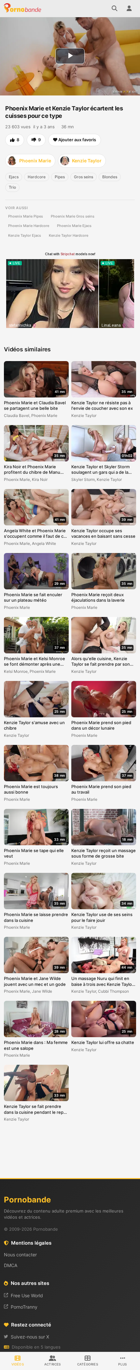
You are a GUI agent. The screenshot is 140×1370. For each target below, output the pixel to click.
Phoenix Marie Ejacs (74, 225)
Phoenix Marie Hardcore (28, 225)
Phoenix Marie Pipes (25, 216)
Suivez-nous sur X (30, 1336)
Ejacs (14, 176)
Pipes (60, 176)
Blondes (109, 176)
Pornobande (23, 8)
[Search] (114, 8)
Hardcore (37, 176)
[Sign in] (129, 8)
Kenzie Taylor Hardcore (68, 235)
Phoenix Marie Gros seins (72, 216)
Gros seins (83, 176)
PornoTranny (24, 1307)
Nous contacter (20, 1254)
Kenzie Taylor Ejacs (24, 235)
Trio (12, 187)
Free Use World (27, 1295)
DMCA (10, 1265)
